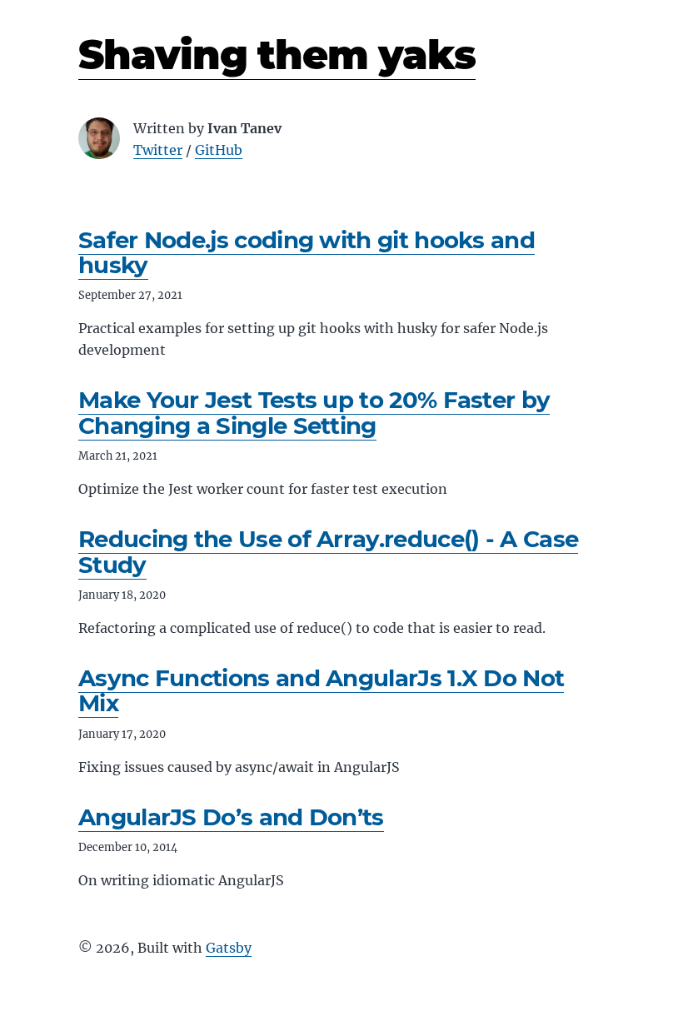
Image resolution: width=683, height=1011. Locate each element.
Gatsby (229, 947)
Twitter (157, 150)
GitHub (218, 150)
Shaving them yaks (277, 55)
